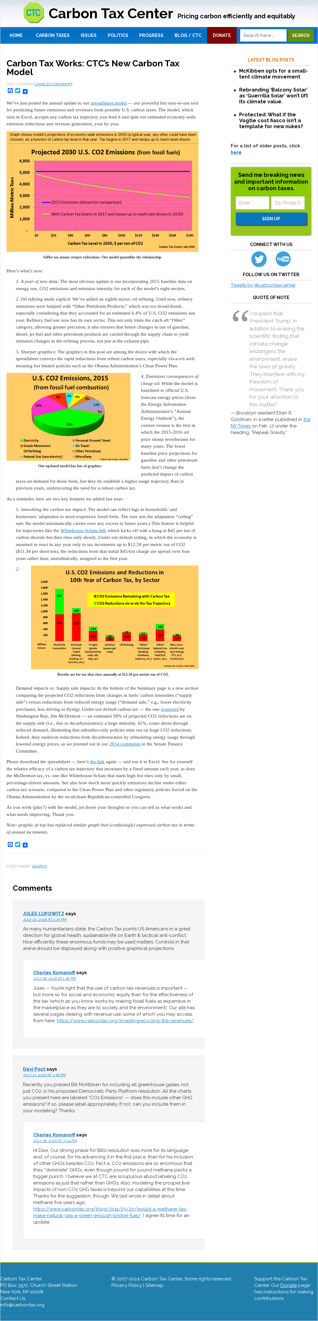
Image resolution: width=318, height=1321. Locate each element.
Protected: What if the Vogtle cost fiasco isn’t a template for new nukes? (271, 120)
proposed (170, 709)
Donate (288, 1285)
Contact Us (12, 1298)
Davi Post (34, 1069)
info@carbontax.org (22, 1305)
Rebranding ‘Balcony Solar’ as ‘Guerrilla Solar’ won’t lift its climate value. (273, 96)
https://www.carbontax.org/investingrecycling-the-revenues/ (125, 1020)
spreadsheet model (109, 103)
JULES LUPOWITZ (43, 913)
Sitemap (154, 1285)
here (236, 152)
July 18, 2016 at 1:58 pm (54, 978)
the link (97, 761)
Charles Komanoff (54, 972)
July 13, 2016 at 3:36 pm (44, 1075)
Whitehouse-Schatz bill (83, 530)
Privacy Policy (126, 1285)
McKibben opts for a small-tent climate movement (273, 74)
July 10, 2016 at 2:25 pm (45, 919)
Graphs (39, 866)
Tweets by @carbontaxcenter (263, 285)
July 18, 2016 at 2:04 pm (55, 1141)
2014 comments (124, 743)
